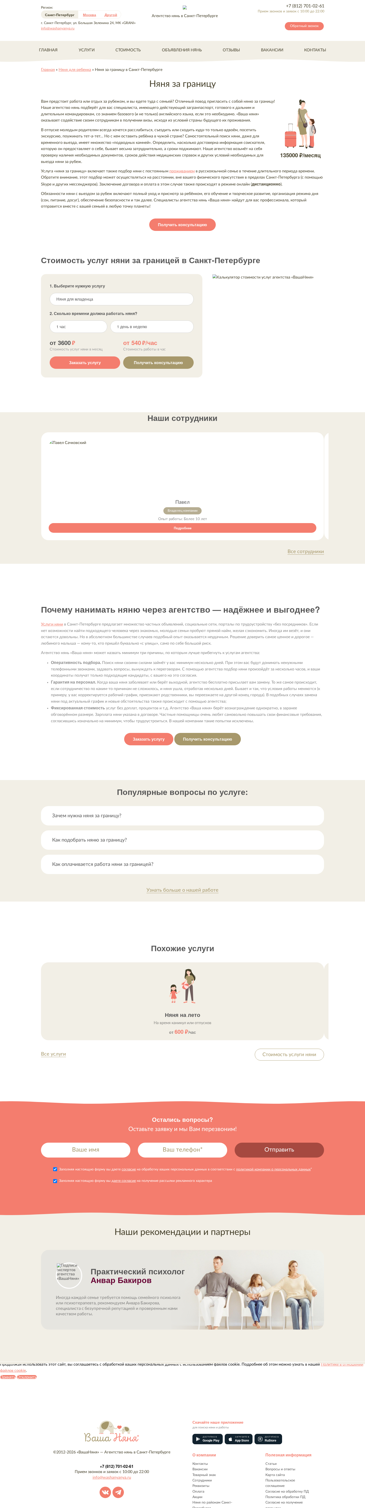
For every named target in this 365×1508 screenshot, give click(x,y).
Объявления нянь (182, 50)
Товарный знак (204, 1475)
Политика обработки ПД (285, 1497)
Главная (48, 50)
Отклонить (27, 1377)
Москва (89, 14)
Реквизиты (200, 1486)
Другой (111, 14)
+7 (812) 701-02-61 (305, 6)
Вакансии (272, 50)
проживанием (182, 171)
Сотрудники (202, 1480)
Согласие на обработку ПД (287, 1491)
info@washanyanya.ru (57, 28)
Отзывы (231, 50)
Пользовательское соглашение (280, 1483)
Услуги (87, 50)
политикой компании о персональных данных (273, 1169)
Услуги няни (52, 624)
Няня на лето (182, 1014)
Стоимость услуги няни (289, 1054)
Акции (197, 1497)
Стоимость (128, 50)
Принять (8, 1377)
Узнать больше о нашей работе (182, 890)
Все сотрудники (306, 551)
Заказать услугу (85, 362)
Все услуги (53, 1054)
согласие (129, 1169)
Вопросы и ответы (280, 1469)
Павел (182, 502)
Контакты (315, 50)
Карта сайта (275, 1475)
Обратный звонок (304, 26)
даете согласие (123, 1181)
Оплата (198, 1491)
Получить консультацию (182, 224)
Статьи (271, 1464)
